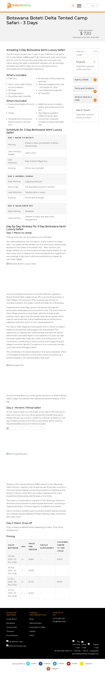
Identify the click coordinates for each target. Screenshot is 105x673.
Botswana (10, 623)
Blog (31, 619)
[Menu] (77, 6)
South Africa (11, 619)
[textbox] (91, 6)
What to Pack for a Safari (83, 98)
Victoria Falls (11, 627)
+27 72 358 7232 (58, 618)
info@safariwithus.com (61, 621)
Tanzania (10, 631)
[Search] (71, 6)
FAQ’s (31, 635)
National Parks (35, 623)
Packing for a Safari (37, 627)
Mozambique (12, 635)
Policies (77, 651)
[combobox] (92, 5)
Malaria (32, 631)
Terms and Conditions (84, 88)
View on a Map (80, 52)
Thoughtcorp (93, 654)
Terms (85, 651)
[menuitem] (71, 6)
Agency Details (81, 79)
